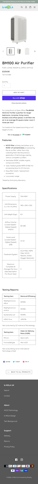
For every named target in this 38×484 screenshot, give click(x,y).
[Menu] (34, 7)
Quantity (5, 82)
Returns (7, 441)
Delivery (7, 436)
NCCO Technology (11, 410)
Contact (7, 396)
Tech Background (10, 421)
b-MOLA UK (15, 477)
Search (6, 390)
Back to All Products (21, 372)
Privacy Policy (9, 447)
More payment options (19, 103)
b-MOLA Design (10, 416)
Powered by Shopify (25, 477)
